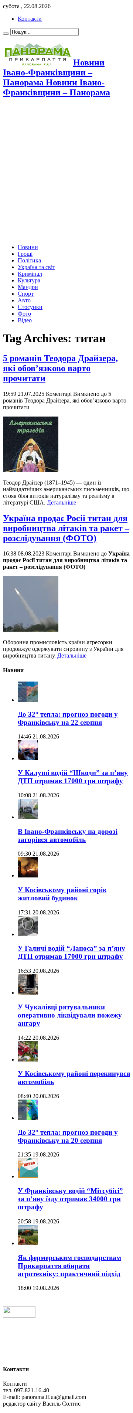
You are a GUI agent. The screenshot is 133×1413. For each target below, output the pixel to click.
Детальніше (61, 502)
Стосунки (30, 307)
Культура (29, 280)
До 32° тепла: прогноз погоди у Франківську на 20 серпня (68, 1136)
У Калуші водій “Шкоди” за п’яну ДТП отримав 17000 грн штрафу (73, 777)
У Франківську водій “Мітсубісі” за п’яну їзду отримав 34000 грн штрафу (70, 1199)
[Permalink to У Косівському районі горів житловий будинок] (28, 875)
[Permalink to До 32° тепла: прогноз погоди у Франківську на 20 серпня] (28, 1118)
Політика (29, 260)
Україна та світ (36, 267)
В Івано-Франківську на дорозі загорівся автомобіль (67, 835)
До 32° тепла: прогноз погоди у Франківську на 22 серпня (68, 718)
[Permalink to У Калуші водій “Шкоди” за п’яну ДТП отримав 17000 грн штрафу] (28, 758)
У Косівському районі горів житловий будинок (62, 894)
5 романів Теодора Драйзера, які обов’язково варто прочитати (60, 368)
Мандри (28, 287)
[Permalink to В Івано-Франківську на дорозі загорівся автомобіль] (28, 817)
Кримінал (30, 274)
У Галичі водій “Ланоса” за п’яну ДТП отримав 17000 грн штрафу (71, 952)
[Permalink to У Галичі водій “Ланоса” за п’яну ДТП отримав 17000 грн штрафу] (28, 934)
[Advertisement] (66, 171)
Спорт (26, 294)
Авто (24, 300)
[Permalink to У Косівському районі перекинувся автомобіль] (28, 1059)
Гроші (25, 254)
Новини (28, 247)
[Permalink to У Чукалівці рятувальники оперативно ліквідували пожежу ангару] (28, 992)
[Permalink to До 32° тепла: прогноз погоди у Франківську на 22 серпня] (28, 700)
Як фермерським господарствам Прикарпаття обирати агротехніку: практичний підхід (69, 1266)
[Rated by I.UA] (19, 1315)
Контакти (30, 19)
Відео (25, 320)
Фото (24, 313)
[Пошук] (6, 34)
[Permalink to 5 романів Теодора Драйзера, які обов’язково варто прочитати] (30, 470)
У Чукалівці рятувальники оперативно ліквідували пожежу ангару (70, 1015)
